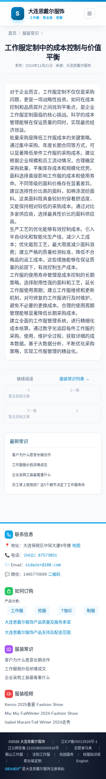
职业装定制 (33, 761)
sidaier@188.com (43, 564)
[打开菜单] (89, 13)
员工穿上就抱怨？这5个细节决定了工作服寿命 (48, 485)
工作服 (17, 610)
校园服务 (66, 755)
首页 (12, 33)
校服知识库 (92, 755)
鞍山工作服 (14, 755)
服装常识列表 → (74, 378)
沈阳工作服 (41, 755)
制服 (91, 610)
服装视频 (24, 693)
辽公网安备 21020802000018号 (33, 748)
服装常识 (30, 33)
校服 (42, 610)
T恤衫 (66, 610)
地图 (76, 545)
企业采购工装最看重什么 (31, 475)
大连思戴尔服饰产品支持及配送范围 (38, 632)
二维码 (54, 574)
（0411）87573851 (40, 555)
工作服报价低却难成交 (29, 465)
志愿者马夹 (83, 748)
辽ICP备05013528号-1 (79, 742)
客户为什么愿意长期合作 (31, 455)
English (82, 761)
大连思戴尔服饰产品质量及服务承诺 (38, 622)
